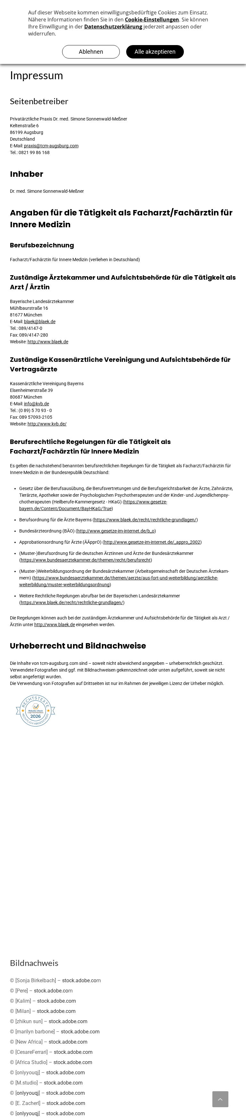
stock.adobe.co (79, 980)
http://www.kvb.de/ (47, 423)
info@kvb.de (36, 403)
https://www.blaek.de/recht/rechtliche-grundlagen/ (145, 519)
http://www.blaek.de (48, 341)
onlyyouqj (28, 1093)
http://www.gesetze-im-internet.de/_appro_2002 (152, 542)
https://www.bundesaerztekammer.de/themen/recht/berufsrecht (86, 560)
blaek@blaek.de (39, 321)
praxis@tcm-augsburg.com (51, 145)
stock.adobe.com (56, 1001)
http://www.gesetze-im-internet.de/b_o (115, 530)
